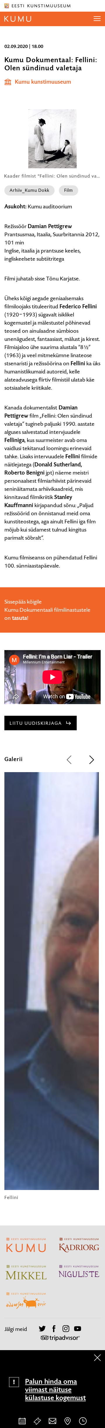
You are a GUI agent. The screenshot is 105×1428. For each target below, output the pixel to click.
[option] (51, 986)
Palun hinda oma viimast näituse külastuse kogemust (55, 1389)
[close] (97, 1357)
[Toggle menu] (97, 18)
